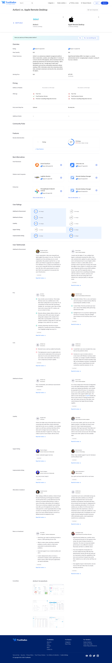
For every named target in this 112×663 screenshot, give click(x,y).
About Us (49, 642)
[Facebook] (90, 656)
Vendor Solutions (87, 642)
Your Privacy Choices (40, 655)
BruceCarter (78, 250)
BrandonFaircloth (43, 250)
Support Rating (16, 229)
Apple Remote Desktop (76, 25)
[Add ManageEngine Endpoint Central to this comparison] (61, 191)
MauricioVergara (43, 450)
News (48, 647)
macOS (87, 395)
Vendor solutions (61, 3)
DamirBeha (78, 417)
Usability (15, 223)
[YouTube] (87, 656)
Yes (80, 38)
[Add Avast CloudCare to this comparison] (61, 165)
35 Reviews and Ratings (37, 26)
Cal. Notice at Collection (53, 655)
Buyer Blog (68, 644)
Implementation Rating (18, 235)
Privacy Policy (30, 655)
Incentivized (39, 275)
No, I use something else (90, 38)
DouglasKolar (43, 417)
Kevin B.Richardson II (80, 471)
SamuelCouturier (43, 491)
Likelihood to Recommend (19, 211)
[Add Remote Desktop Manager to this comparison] (96, 178)
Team (48, 644)
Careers (49, 645)
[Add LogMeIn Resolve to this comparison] (61, 178)
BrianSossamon (79, 450)
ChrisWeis (42, 532)
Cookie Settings (64, 655)
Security (23, 655)
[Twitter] (94, 656)
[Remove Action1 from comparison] (63, 17)
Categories (50, 3)
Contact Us (49, 649)
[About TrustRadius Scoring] (34, 49)
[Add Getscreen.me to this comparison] (96, 165)
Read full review (40, 278)
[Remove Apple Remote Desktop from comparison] (98, 17)
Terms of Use (16, 655)
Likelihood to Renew (18, 217)
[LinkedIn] (98, 656)
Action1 (35, 25)
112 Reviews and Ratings (73, 26)
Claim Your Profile (87, 644)
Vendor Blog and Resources (90, 645)
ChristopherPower (79, 532)
